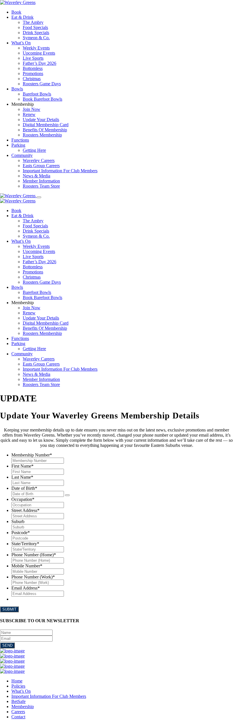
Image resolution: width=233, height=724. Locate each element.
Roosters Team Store (41, 186)
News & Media (36, 175)
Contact (18, 716)
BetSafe (18, 701)
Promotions (33, 73)
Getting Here (34, 150)
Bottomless (33, 68)
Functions (20, 140)
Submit (9, 609)
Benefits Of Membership (45, 129)
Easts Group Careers (41, 165)
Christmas (32, 78)
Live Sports (33, 58)
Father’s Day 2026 (39, 63)
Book (16, 12)
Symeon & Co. (36, 37)
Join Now (31, 109)
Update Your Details (41, 119)
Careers (18, 711)
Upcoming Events (39, 53)
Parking (18, 145)
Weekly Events (36, 47)
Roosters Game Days (42, 83)
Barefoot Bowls (37, 94)
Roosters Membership (42, 134)
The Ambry (33, 22)
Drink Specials (36, 32)
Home (16, 681)
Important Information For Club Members (60, 170)
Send (7, 645)
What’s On (21, 42)
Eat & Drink (22, 17)
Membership (22, 706)
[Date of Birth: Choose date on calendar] (67, 495)
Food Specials (35, 27)
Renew (29, 114)
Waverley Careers (39, 160)
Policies (18, 686)
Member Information (41, 181)
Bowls (17, 88)
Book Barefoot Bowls (42, 99)
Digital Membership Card (45, 124)
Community (22, 155)
